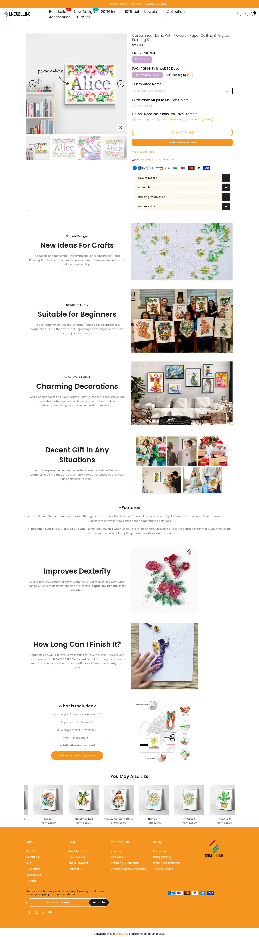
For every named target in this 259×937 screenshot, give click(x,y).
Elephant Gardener (191, 819)
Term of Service (163, 869)
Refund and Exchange (166, 863)
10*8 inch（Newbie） (143, 11)
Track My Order (78, 851)
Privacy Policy (161, 851)
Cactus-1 (86, 819)
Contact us (76, 869)
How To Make (77, 857)
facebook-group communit (150, 516)
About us (116, 851)
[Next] (120, 83)
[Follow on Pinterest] (43, 912)
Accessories (59, 16)
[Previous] (32, 83)
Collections (177, 11)
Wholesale (117, 857)
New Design (86, 11)
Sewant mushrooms (121, 819)
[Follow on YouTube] (50, 912)
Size (28, 863)
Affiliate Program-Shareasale (129, 869)
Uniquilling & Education (125, 863)
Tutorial (83, 16)
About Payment (78, 863)
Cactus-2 (50, 819)
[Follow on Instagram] (36, 912)
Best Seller (59, 11)
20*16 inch (110, 11)
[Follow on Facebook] (29, 912)
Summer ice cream (156, 819)
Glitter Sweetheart (227, 819)
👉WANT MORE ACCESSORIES (77, 755)
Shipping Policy (162, 857)
